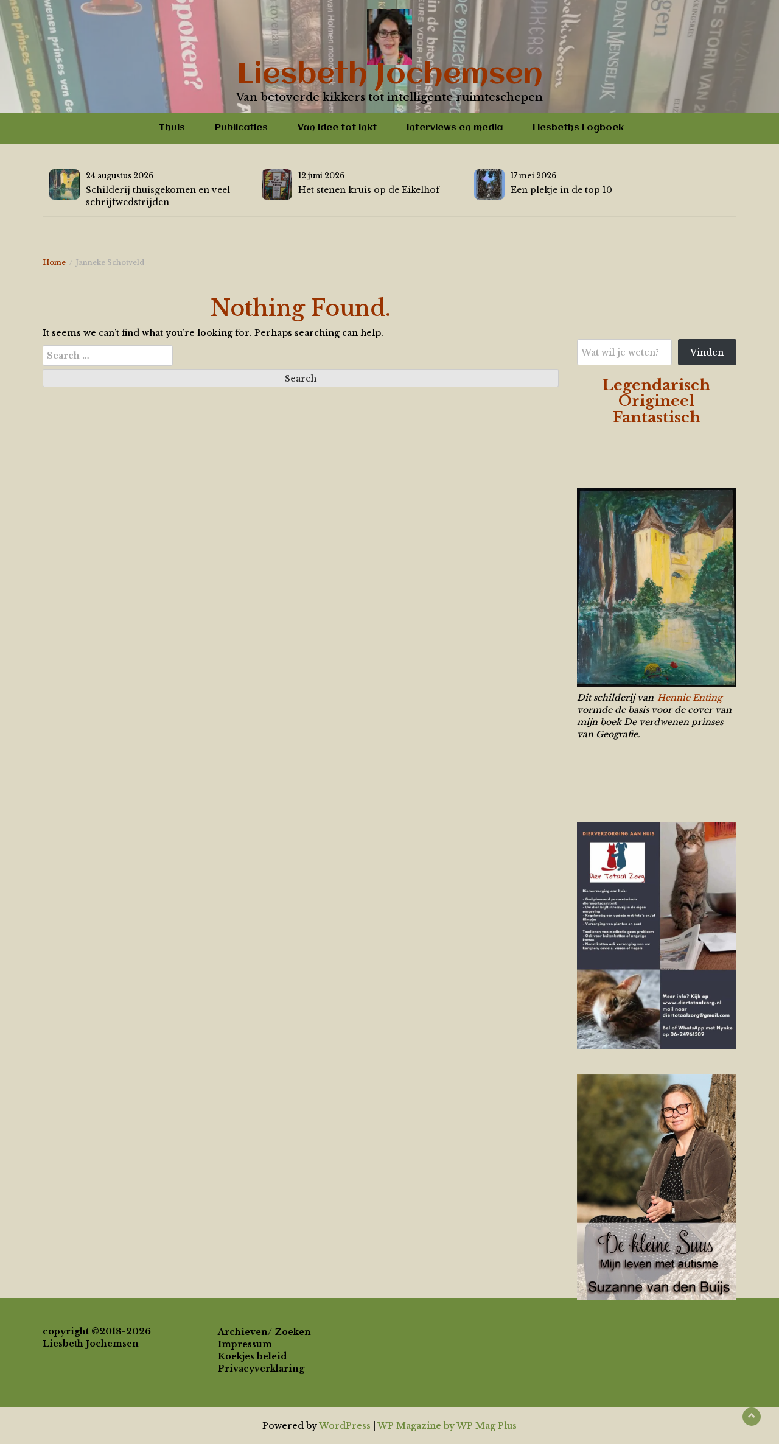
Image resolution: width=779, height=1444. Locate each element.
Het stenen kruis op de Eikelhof (368, 189)
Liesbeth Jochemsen (390, 75)
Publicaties (241, 128)
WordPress (345, 1425)
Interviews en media (455, 128)
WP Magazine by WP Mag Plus (447, 1425)
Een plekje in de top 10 (561, 189)
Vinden (707, 352)
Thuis (172, 128)
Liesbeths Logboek (578, 128)
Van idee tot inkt (337, 128)
